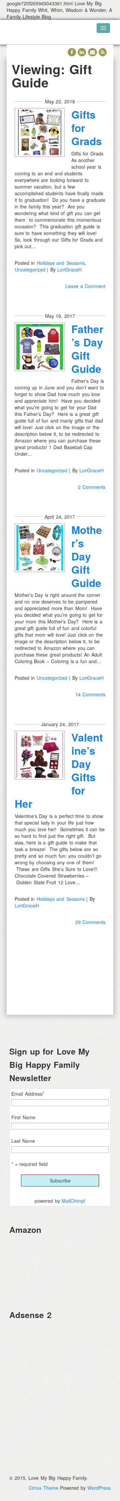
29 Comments (90, 922)
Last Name (23, 1140)
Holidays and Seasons (61, 263)
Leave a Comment (85, 286)
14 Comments (90, 694)
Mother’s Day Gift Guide (86, 556)
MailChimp (73, 1200)
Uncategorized (30, 269)
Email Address (27, 1093)
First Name (23, 1117)
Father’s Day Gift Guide (87, 348)
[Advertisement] (60, 1385)
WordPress (99, 1487)
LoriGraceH (69, 269)
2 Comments (92, 487)
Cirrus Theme (43, 1487)
